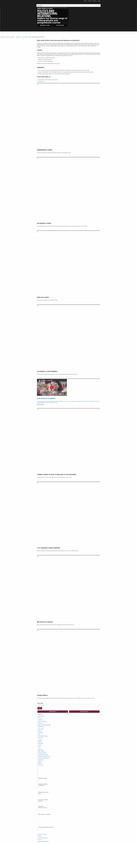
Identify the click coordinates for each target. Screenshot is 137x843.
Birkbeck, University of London (7, 37)
